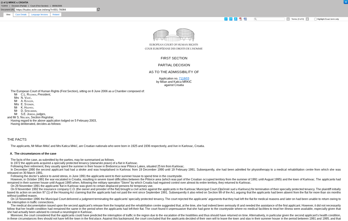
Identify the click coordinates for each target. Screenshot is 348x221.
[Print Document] (235, 19)
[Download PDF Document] (240, 19)
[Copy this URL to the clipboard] (98, 9)
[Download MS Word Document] (245, 19)
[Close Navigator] (345, 2)
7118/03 (184, 78)
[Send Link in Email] (230, 19)
